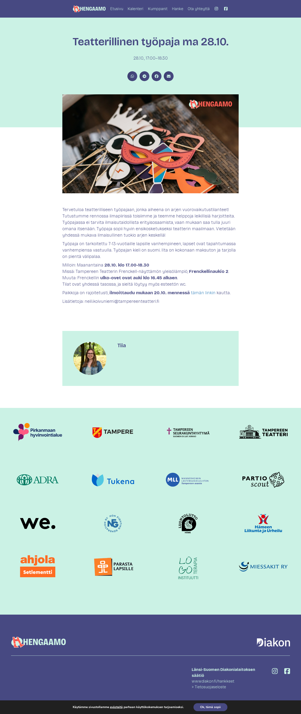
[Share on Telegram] (144, 76)
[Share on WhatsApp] (132, 76)
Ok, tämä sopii (210, 707)
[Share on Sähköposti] (169, 76)
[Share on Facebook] (157, 76)
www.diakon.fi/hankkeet (213, 681)
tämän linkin (203, 292)
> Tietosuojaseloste (209, 687)
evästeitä (116, 707)
